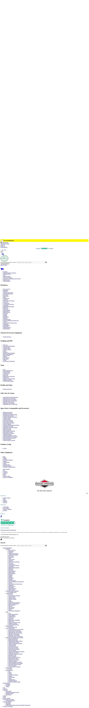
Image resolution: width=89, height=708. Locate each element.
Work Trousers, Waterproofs (9, 361)
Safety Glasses (6, 357)
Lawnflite (8, 685)
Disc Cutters (5, 295)
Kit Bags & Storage (7, 336)
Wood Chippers (6, 328)
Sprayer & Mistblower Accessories (10, 436)
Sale (4, 470)
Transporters (5, 324)
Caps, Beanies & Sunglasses (9, 346)
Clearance (5, 471)
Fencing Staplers (6, 371)
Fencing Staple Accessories (8, 422)
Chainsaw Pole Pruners (8, 293)
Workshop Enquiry (10, 693)
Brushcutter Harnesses (7, 413)
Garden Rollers (6, 298)
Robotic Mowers (6, 312)
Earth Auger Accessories (8, 421)
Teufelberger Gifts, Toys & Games (10, 404)
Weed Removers (6, 325)
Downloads (8, 702)
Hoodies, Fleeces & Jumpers (9, 353)
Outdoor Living (6, 279)
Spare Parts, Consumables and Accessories (12, 278)
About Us (3, 244)
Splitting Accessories (7, 379)
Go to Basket (6, 506)
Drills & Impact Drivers (8, 370)
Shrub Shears (6, 317)
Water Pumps (6, 326)
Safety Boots (5, 358)
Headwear (5, 351)
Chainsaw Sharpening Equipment (10, 417)
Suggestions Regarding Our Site (12, 692)
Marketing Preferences (10, 700)
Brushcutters (5, 290)
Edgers (4, 297)
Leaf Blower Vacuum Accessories (10, 427)
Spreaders (5, 318)
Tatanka (7, 686)
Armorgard (8, 684)
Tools (4, 275)
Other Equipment (6, 281)
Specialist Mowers (7, 319)
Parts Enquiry (8, 694)
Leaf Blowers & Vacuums (8, 304)
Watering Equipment (7, 465)
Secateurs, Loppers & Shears (9, 378)
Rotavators (5, 313)
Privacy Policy (6, 508)
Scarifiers (5, 314)
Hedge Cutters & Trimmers (8, 300)
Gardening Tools (6, 372)
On (5, 250)
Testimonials (8, 704)
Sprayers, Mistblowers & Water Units (11, 320)
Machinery (5, 271)
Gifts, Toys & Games (7, 277)
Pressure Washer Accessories (9, 431)
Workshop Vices (6, 464)
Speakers (5, 461)
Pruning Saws (6, 377)
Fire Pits (5, 448)
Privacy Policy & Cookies (8, 699)
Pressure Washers (6, 310)
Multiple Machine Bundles (8, 306)
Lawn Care (5, 301)
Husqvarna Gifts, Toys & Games (10, 399)
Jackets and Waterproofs (8, 354)
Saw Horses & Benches (8, 460)
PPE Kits (5, 356)
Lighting (5, 458)
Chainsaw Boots (6, 347)
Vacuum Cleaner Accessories (9, 440)
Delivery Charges (6, 476)
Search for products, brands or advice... (9, 262)
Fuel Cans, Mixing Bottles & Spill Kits (11, 425)
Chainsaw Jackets (6, 348)
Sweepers (5, 321)
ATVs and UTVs (6, 289)
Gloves (4, 350)
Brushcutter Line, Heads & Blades (10, 414)
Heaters (4, 457)
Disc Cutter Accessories (8, 420)
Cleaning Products (7, 419)
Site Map (5, 510)
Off (2, 250)
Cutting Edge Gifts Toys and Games (10, 397)
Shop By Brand (4, 265)
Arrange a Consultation (8, 477)
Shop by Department (7, 547)
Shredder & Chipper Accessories (10, 435)
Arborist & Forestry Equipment (9, 272)
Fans (4, 456)
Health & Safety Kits (7, 389)
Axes (4, 369)
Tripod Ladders (6, 462)
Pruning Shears (6, 311)
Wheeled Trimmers (7, 327)
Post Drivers (5, 308)
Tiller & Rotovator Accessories (9, 438)
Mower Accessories (7, 429)
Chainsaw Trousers (7, 349)
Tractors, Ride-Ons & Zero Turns (10, 322)
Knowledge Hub (4, 247)
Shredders (5, 315)
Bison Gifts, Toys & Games (9, 403)
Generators (5, 299)
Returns (4, 473)
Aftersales (5, 501)
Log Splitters (5, 305)
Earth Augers (6, 296)
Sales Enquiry (8, 691)
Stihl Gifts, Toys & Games (8, 401)
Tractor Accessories (7, 439)
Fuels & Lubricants (7, 424)
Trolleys (4, 463)
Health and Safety (6, 276)
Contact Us (3, 246)
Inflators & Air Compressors (9, 376)
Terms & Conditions (7, 509)
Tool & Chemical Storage (8, 381)
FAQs (4, 475)
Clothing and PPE (7, 274)
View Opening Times (5, 243)
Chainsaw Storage (7, 418)
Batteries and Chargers (7, 412)
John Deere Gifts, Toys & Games (10, 400)
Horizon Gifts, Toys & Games (9, 398)
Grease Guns (5, 374)
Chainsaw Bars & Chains (8, 415)
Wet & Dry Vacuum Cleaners (9, 467)
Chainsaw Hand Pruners (8, 292)
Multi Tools (5, 307)
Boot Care (5, 344)
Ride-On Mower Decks (8, 432)
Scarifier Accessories (7, 434)
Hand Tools (5, 375)
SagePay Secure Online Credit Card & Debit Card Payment (18, 705)
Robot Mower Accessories (8, 433)
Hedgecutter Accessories (8, 426)
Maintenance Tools (7, 428)
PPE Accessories (6, 355)
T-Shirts (4, 360)
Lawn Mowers (6, 303)
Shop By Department (5, 263)
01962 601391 (5, 242)
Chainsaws (5, 291)
